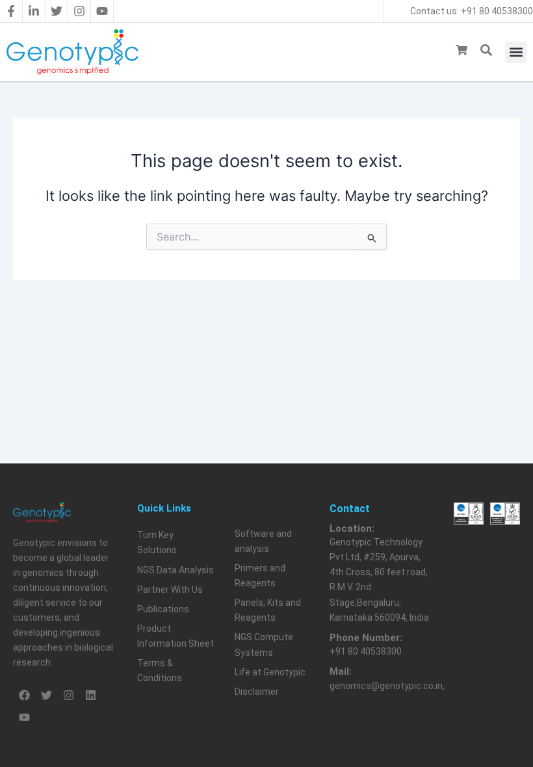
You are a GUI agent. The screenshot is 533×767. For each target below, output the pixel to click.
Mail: (341, 671)
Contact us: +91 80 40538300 (471, 11)
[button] (515, 52)
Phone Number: (366, 638)
